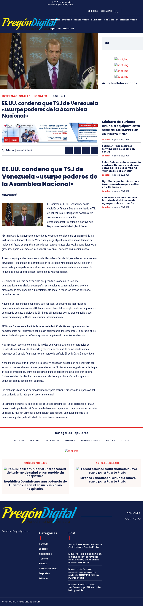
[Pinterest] (86, 150)
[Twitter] (134, 11)
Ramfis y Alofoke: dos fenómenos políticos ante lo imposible (84, 587)
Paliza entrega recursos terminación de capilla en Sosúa (118, 148)
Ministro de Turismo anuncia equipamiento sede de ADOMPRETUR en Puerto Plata (121, 128)
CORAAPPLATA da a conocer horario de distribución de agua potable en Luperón (119, 200)
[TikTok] (122, 602)
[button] (116, 11)
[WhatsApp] (94, 150)
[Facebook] (125, 11)
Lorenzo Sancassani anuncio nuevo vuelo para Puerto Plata (108, 479)
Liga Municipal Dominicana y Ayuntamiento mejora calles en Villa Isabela (120, 184)
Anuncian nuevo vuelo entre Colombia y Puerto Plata (85, 546)
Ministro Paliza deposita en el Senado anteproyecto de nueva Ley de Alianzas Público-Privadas (84, 558)
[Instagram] (130, 11)
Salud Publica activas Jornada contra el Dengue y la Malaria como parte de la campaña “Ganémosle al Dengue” (121, 166)
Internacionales (16, 96)
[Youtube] (139, 11)
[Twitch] (128, 602)
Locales (40, 96)
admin (10, 150)
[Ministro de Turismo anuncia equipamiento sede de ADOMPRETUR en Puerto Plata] (121, 103)
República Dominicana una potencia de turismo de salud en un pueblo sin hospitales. (35, 485)
